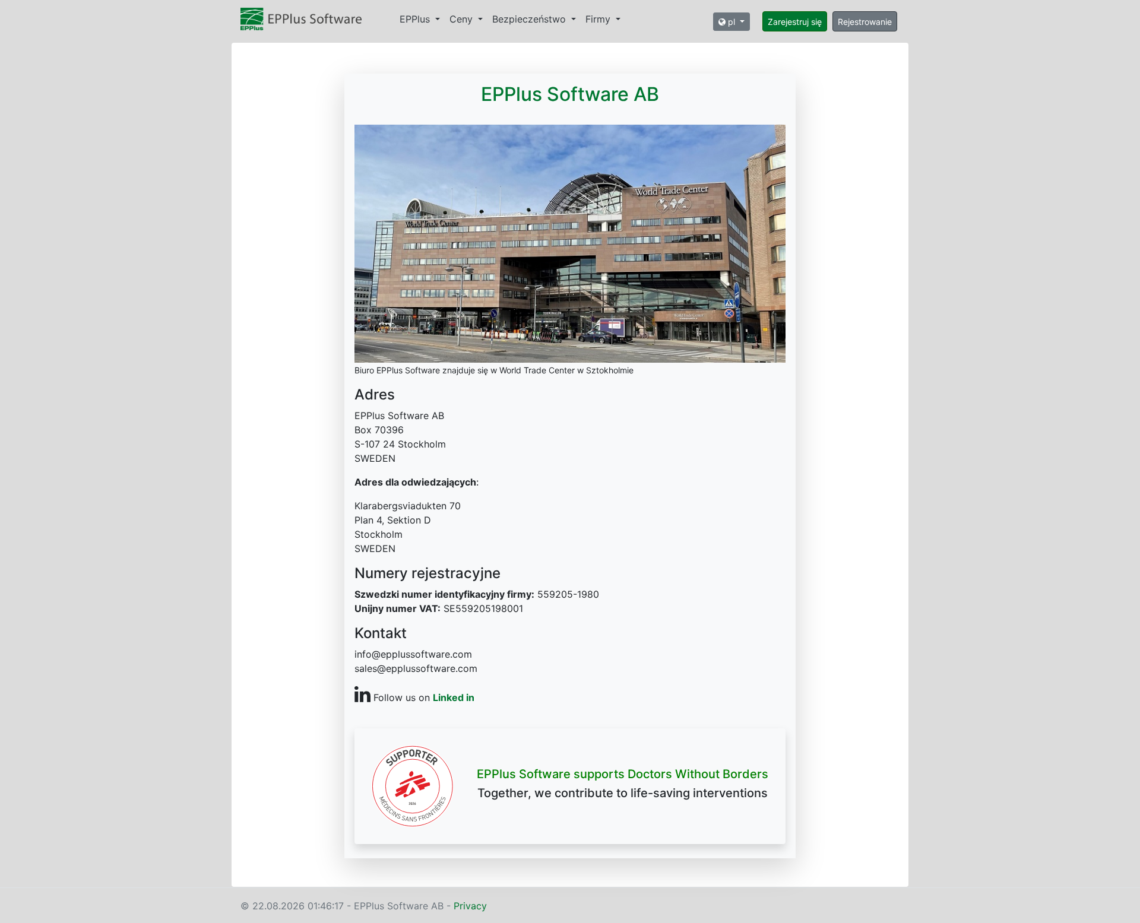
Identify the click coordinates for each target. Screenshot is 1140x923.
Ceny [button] (462, 19)
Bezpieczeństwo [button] (530, 19)
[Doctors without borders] (412, 785)
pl (731, 22)
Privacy (470, 906)
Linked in (453, 697)
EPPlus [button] (416, 19)
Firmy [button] (599, 19)
